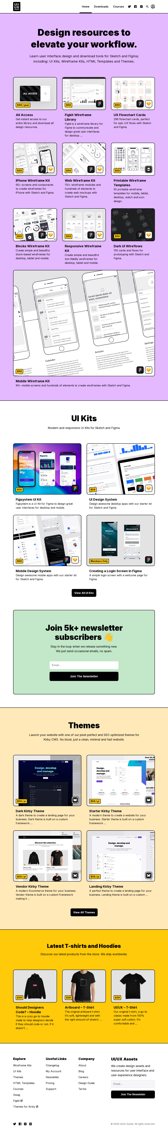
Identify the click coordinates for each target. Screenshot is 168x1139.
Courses (118, 6)
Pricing (50, 1083)
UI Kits (17, 1071)
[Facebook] (135, 6)
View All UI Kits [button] (84, 593)
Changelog (52, 1065)
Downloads (101, 6)
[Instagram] (141, 6)
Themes (18, 1077)
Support (51, 1089)
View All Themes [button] (84, 912)
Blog (81, 1071)
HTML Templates (24, 1083)
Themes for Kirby (24, 1106)
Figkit (16, 1100)
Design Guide (86, 1083)
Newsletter (52, 1077)
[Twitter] (129, 6)
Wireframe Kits (22, 1065)
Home (85, 6)
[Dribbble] (30, 1124)
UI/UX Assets (127, 1123)
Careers (83, 1077)
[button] (152, 6)
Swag (16, 1094)
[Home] (16, 6)
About (82, 1065)
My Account (53, 1071)
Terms (82, 1089)
